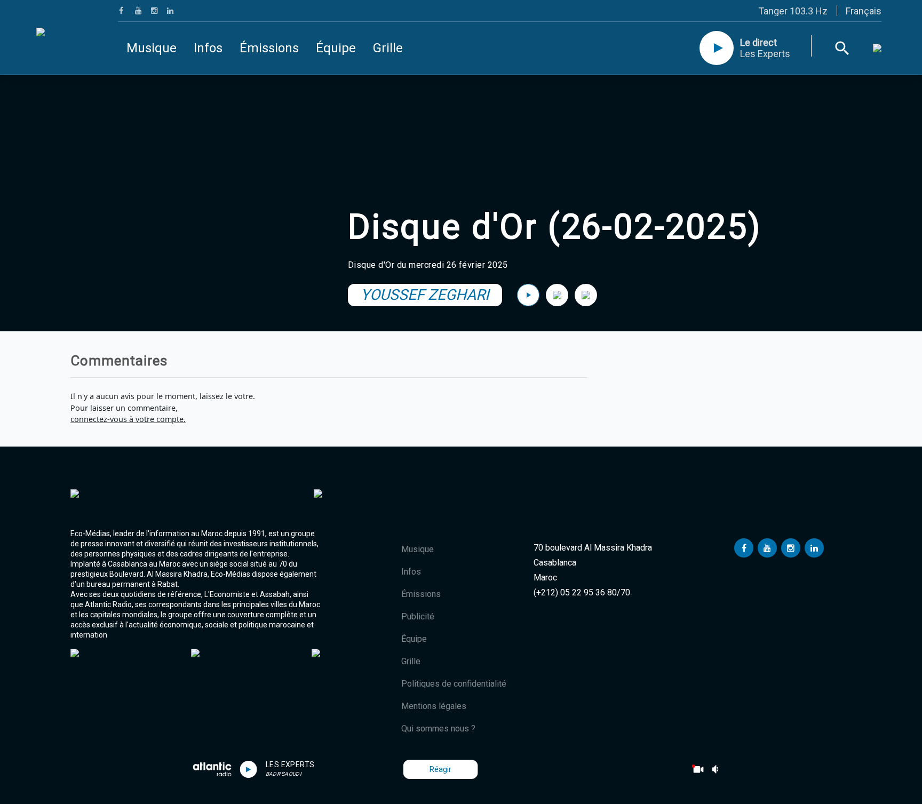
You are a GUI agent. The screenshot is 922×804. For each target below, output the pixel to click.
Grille (388, 48)
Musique (151, 48)
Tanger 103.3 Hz (793, 11)
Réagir (440, 769)
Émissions (269, 48)
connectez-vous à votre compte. (128, 419)
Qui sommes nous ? (438, 728)
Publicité (417, 616)
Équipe (336, 48)
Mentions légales (433, 706)
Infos (208, 48)
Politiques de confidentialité (453, 684)
